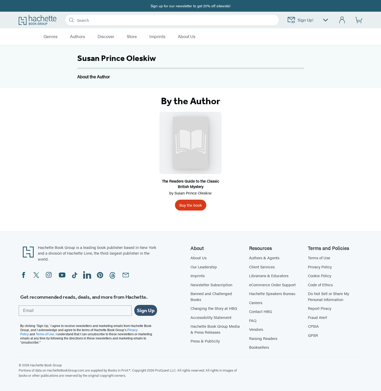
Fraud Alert (317, 317)
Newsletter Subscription (211, 284)
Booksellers (259, 347)
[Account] (342, 20)
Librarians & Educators (268, 275)
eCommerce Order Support (272, 284)
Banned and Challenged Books (211, 296)
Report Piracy (319, 308)
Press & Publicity (205, 341)
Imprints (157, 36)
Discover (105, 36)
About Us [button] (186, 36)
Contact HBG (260, 311)
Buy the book (190, 205)
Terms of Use (319, 257)
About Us (198, 257)
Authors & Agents (264, 257)
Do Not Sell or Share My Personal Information (328, 296)
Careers (255, 302)
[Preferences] (325, 20)
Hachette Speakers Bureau (272, 293)
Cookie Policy (319, 275)
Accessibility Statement (210, 317)
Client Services (262, 266)
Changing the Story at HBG (213, 308)
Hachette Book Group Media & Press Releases (215, 329)
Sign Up (145, 310)
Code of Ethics (320, 284)
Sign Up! (305, 20)
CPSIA (313, 326)
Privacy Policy (320, 266)
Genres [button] (51, 36)
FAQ (252, 320)
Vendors (256, 329)
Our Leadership (203, 266)
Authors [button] (77, 36)
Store (132, 36)
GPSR (313, 335)
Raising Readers (263, 338)
